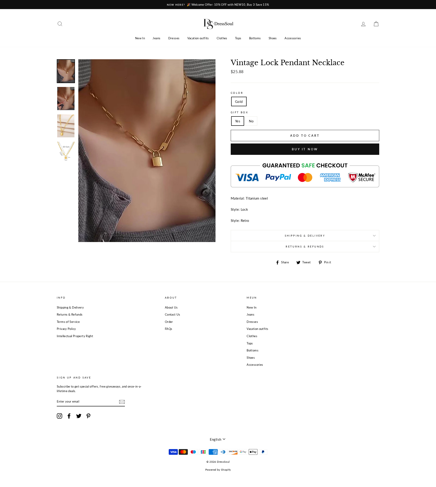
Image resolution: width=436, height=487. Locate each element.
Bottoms (255, 38)
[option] (218, 4)
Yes (237, 121)
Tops (238, 38)
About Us (171, 307)
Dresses (174, 38)
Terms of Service (68, 322)
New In (140, 38)
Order (169, 322)
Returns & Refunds (305, 246)
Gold (239, 101)
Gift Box (239, 112)
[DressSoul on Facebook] (69, 416)
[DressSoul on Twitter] (79, 416)
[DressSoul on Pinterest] (88, 416)
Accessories (293, 38)
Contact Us (172, 314)
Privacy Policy (66, 329)
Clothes (222, 38)
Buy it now (305, 149)
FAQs (168, 329)
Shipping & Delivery (305, 235)
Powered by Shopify (218, 469)
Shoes (273, 38)
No (251, 121)
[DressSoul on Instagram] (59, 416)
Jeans (156, 38)
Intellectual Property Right (75, 336)
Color (237, 92)
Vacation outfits (198, 38)
